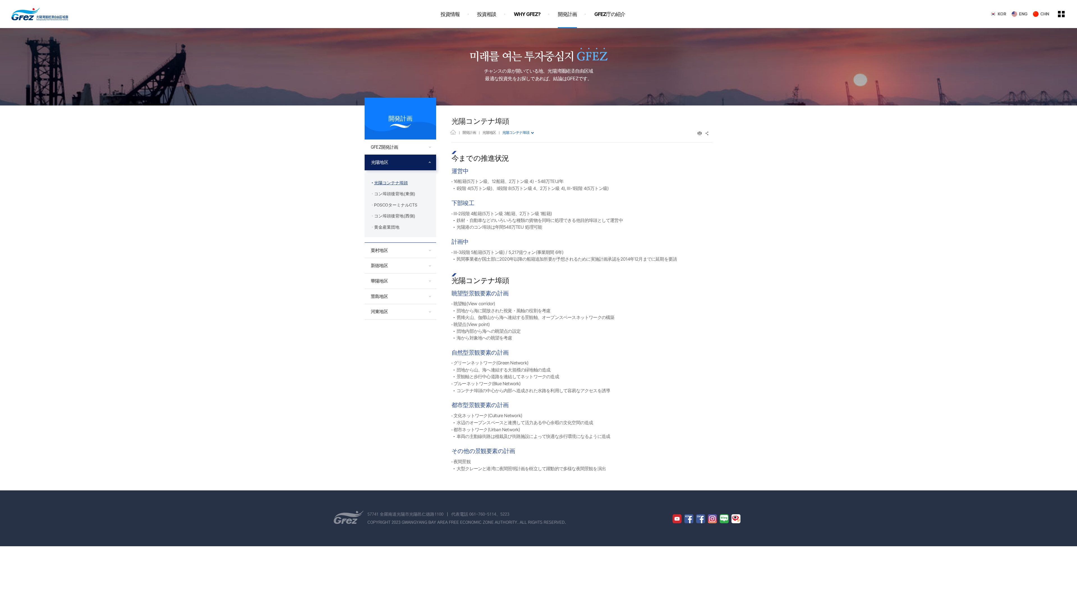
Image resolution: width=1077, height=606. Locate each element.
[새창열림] (677, 518)
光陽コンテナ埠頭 (515, 132)
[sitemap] (1065, 14)
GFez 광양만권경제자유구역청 (39, 14)
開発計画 (469, 132)
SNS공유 (707, 133)
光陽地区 (489, 132)
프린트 (699, 133)
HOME (453, 132)
